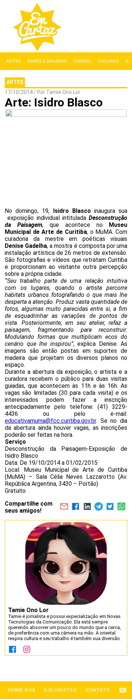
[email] (64, 507)
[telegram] (98, 507)
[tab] (13, 61)
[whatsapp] (121, 507)
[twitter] (109, 507)
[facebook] (75, 507)
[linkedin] (87, 507)
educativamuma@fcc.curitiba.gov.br (50, 420)
